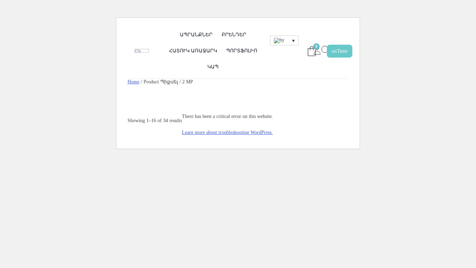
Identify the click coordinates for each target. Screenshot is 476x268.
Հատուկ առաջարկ (193, 50)
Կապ (212, 66)
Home (133, 81)
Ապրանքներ (196, 34)
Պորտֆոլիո (241, 50)
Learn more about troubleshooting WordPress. (227, 132)
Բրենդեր (234, 34)
